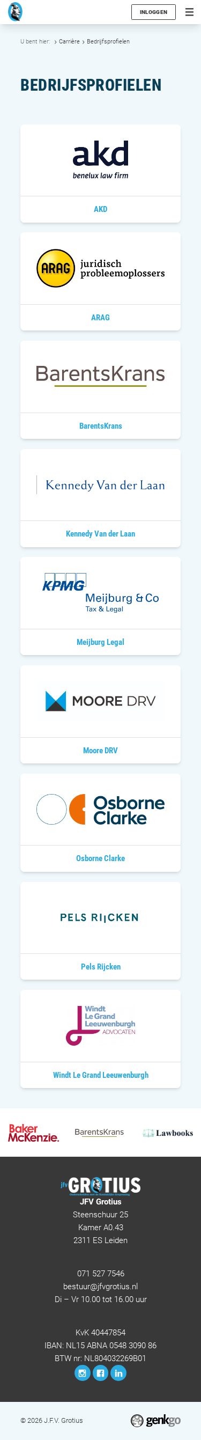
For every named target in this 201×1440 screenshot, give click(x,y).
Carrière (69, 41)
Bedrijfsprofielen (108, 41)
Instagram (83, 1373)
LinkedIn (118, 1373)
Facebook (101, 1373)
